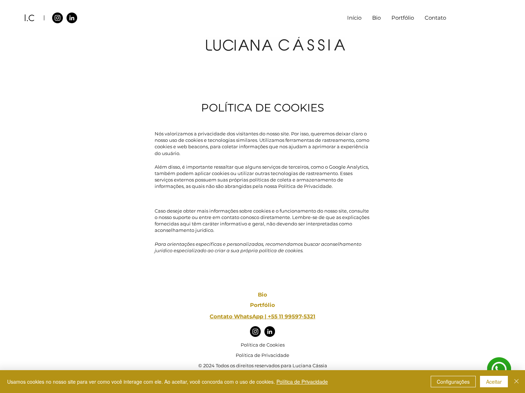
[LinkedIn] (71, 18)
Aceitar (494, 381)
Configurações (453, 381)
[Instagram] (57, 18)
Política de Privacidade (302, 381)
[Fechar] (516, 381)
